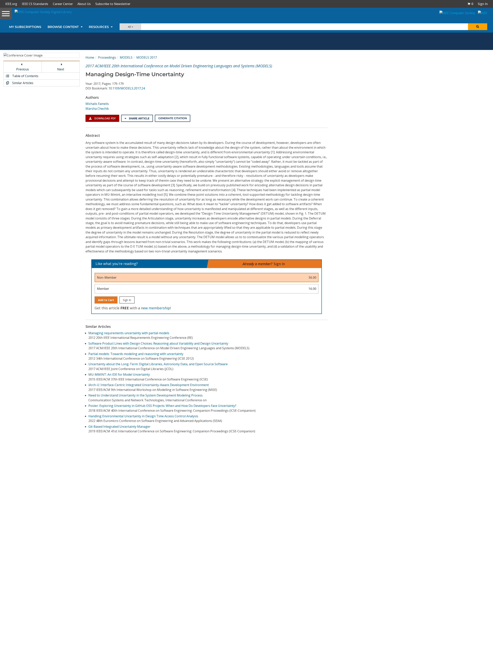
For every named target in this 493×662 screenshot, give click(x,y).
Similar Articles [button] (22, 83)
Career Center (63, 4)
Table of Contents (24, 76)
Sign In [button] (483, 4)
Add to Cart (106, 300)
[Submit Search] (477, 26)
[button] (470, 4)
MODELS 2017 (146, 57)
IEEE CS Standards (35, 4)
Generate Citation (172, 118)
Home (90, 57)
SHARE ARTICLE (138, 118)
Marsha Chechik (97, 108)
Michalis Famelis (97, 104)
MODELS (126, 57)
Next (60, 69)
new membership (155, 308)
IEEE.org (11, 4)
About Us (84, 4)
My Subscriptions (25, 27)
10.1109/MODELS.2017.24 (126, 88)
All (130, 27)
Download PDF (105, 118)
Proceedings (107, 57)
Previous (22, 69)
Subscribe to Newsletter (112, 4)
